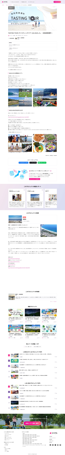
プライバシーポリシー (52, 437)
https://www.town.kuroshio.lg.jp (14, 258)
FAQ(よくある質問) (7, 448)
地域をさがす (7, 435)
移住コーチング (7, 439)
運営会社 (50, 442)
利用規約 (50, 436)
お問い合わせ (51, 440)
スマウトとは (7, 433)
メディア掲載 (7, 451)
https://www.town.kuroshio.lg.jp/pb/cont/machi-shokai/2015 (19, 267)
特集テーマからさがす (8, 437)
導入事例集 (6, 444)
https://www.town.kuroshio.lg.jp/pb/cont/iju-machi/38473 (18, 117)
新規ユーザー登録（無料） (32, 423)
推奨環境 (50, 439)
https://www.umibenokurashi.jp (14, 261)
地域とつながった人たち (8, 438)
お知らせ (6, 449)
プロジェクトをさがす (8, 434)
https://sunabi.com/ (11, 264)
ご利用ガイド (7, 443)
